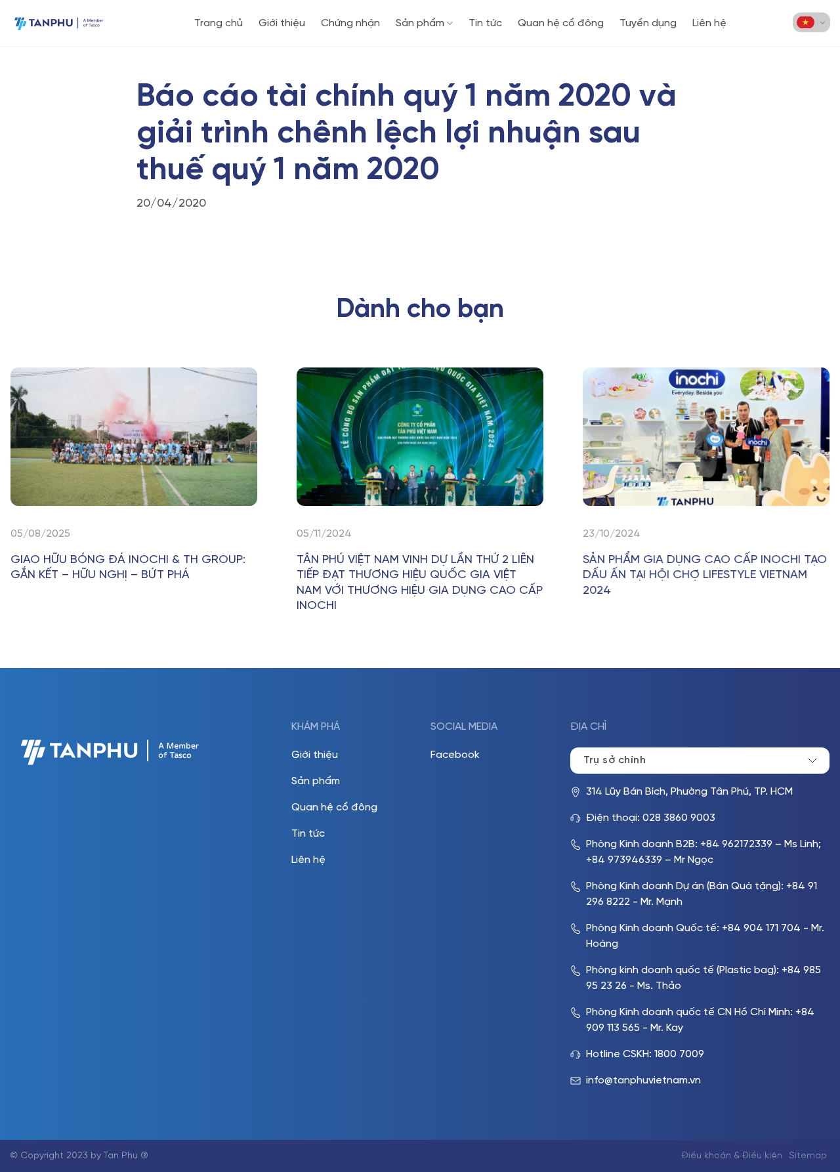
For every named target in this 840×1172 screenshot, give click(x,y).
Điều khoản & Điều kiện (732, 1156)
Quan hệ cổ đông (561, 23)
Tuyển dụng (648, 23)
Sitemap (808, 1156)
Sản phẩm (420, 23)
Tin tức (485, 23)
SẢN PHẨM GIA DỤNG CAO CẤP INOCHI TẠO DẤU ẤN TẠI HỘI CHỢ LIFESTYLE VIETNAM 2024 (705, 575)
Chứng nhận (350, 23)
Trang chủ (218, 23)
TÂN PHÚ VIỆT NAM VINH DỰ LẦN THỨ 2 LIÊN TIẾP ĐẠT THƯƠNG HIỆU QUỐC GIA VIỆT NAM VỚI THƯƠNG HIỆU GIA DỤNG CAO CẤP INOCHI (420, 583)
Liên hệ (709, 23)
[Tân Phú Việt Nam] (59, 23)
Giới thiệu (282, 23)
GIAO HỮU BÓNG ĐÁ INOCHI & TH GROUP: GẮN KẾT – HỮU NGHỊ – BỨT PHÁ (127, 567)
